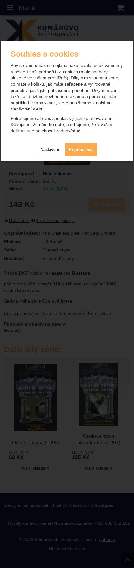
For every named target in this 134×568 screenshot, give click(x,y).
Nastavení (50, 149)
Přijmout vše (81, 149)
